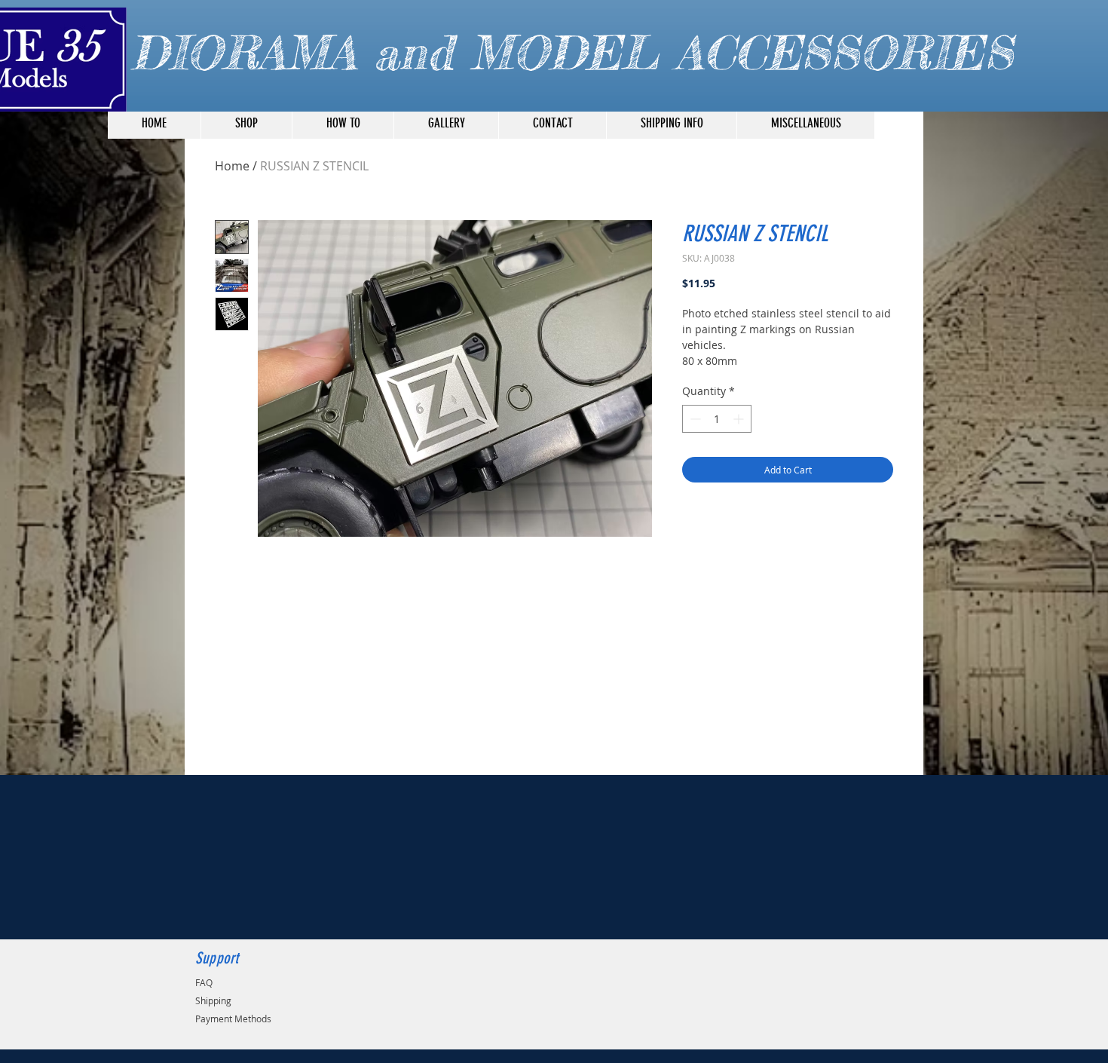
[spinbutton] (716, 419)
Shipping (213, 1000)
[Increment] (739, 419)
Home (232, 166)
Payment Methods (233, 1018)
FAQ (204, 982)
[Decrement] (693, 419)
